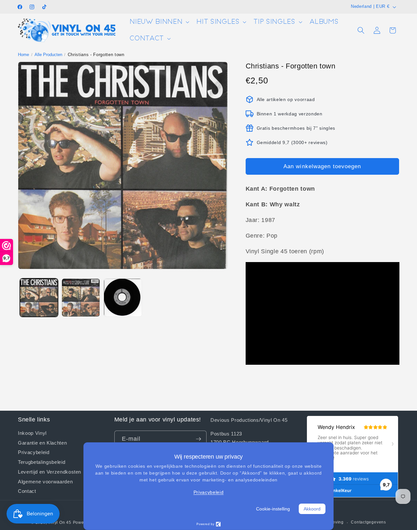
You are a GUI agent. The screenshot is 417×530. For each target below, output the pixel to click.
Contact (27, 490)
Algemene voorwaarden (45, 481)
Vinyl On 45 (59, 522)
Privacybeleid (34, 452)
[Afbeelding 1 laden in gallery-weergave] (39, 297)
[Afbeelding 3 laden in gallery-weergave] (123, 297)
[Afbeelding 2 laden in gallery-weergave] (81, 297)
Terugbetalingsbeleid (41, 461)
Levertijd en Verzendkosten (49, 471)
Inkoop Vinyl (32, 433)
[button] (158, 22)
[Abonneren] (198, 439)
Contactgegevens (368, 522)
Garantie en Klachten (42, 442)
